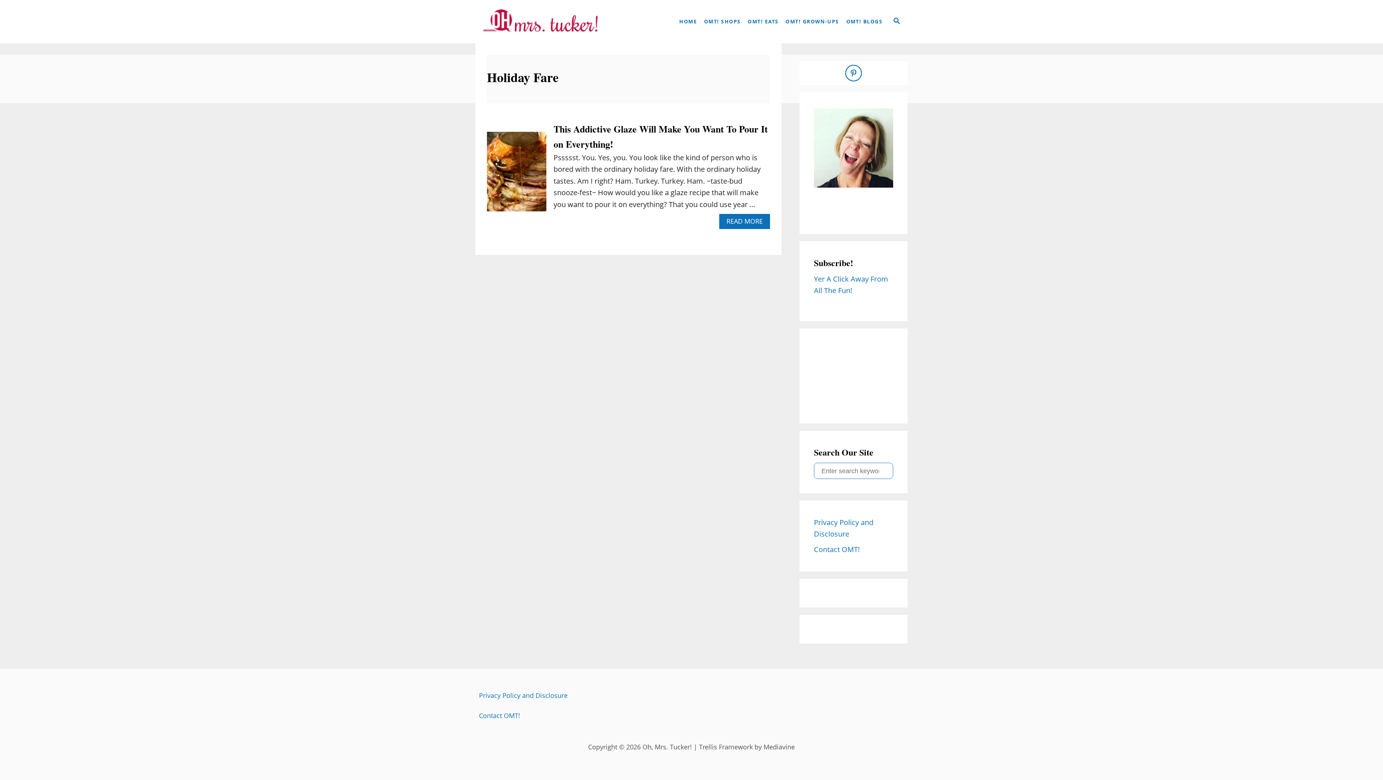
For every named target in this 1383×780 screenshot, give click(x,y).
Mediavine (779, 747)
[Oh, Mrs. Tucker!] (540, 21)
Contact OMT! (499, 715)
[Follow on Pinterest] (853, 73)
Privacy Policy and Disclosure (523, 695)
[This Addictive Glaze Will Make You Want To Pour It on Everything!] (516, 175)
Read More (747, 222)
